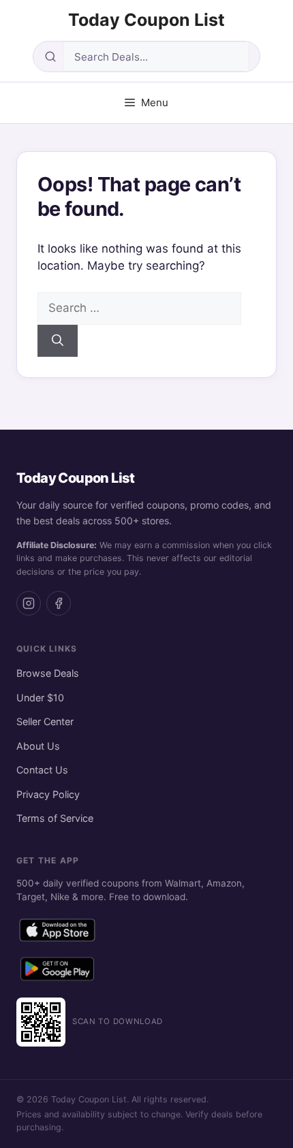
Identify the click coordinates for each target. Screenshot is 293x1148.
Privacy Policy (48, 794)
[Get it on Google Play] (57, 971)
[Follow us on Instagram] (28, 603)
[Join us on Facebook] (58, 603)
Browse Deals (47, 673)
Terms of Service (54, 818)
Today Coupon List (146, 20)
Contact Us (42, 770)
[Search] (57, 341)
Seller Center (45, 721)
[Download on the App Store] (57, 932)
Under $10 (40, 697)
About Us (38, 746)
